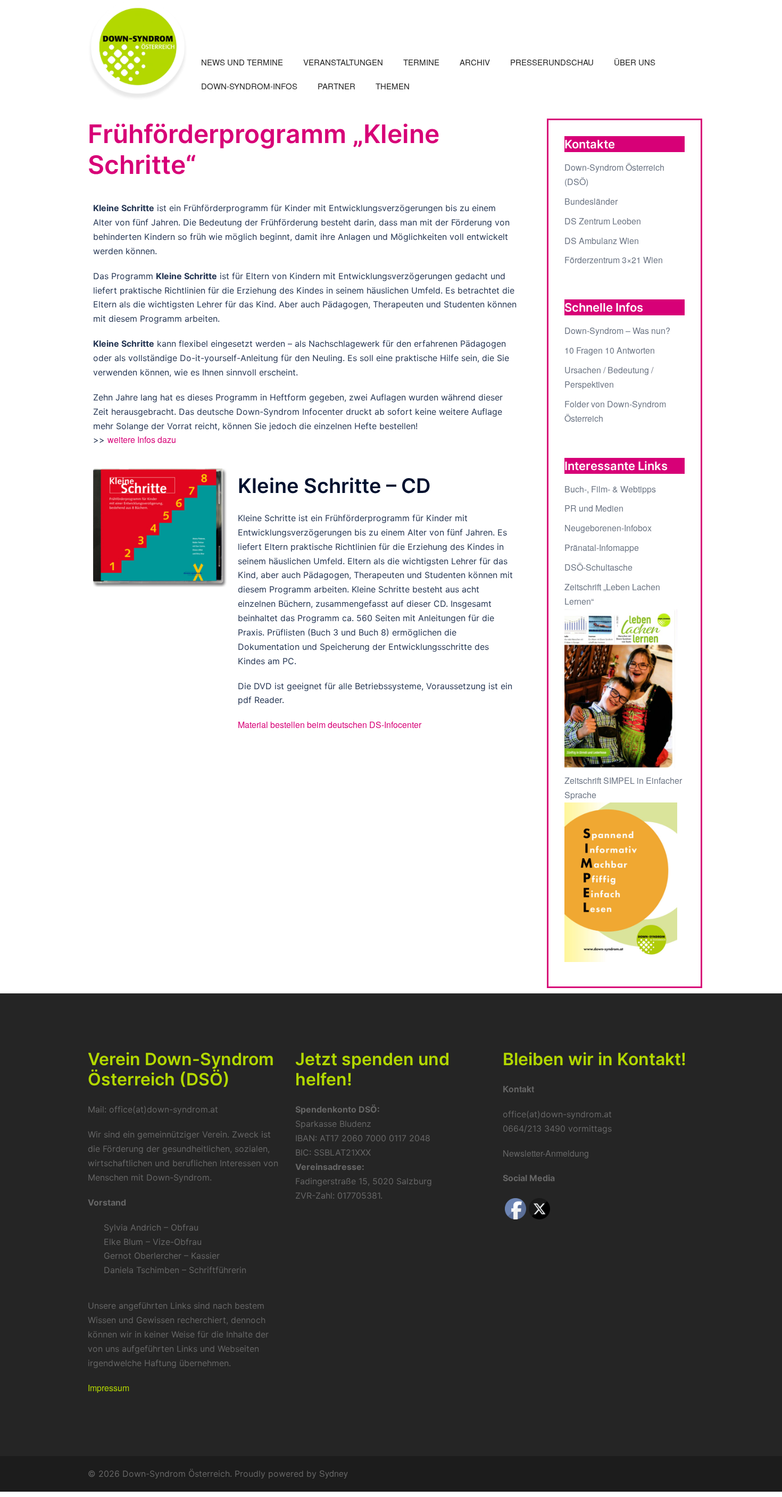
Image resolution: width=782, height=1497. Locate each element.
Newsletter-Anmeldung (546, 1153)
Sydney (333, 1473)
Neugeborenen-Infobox (608, 528)
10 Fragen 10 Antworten (609, 350)
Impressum (108, 1388)
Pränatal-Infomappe (601, 547)
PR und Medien (593, 508)
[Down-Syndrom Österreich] (138, 49)
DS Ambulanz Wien (601, 241)
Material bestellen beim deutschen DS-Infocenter (329, 724)
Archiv (475, 62)
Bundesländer (591, 201)
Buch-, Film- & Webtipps (610, 489)
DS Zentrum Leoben (602, 221)
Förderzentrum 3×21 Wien (613, 260)
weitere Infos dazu (141, 439)
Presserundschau (552, 62)
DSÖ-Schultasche (598, 567)
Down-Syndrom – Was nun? (617, 330)
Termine (421, 62)
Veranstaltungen (343, 62)
